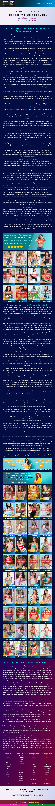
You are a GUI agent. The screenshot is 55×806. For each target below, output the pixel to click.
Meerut (33, 776)
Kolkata (8, 766)
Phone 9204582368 (13, 804)
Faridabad (34, 774)
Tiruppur (47, 770)
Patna (34, 762)
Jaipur (8, 772)
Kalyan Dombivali (34, 779)
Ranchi (21, 768)
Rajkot (34, 777)
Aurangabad (21, 757)
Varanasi (34, 783)
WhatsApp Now (41, 804)
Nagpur (8, 779)
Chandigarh (46, 760)
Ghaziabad (34, 766)
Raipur (21, 782)
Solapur (46, 764)
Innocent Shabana (35, 802)
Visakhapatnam (34, 759)
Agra (34, 770)
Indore (8, 781)
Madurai (21, 780)
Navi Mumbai (21, 763)
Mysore (46, 774)
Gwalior (21, 772)
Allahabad (21, 765)
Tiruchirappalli (47, 768)
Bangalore (8, 760)
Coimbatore (21, 774)
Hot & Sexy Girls (47, 3)
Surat (8, 768)
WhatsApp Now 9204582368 (27, 21)
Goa (8, 777)
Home (32, 3)
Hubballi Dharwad (47, 766)
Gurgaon (47, 777)
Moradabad (47, 772)
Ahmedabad (8, 764)
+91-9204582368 (32, 18)
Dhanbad (21, 759)
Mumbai (8, 757)
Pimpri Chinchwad (34, 760)
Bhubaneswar (47, 783)
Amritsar (21, 761)
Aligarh (46, 779)
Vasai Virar (34, 781)
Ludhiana (34, 768)
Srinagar (21, 755)
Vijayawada (21, 776)
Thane (8, 783)
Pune (8, 770)
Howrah (21, 766)
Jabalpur (21, 770)
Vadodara (34, 764)
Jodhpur (21, 778)
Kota (47, 757)
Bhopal (33, 757)
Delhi (8, 759)
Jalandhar (47, 781)
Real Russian (39, 3)
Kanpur (8, 776)
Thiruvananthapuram (47, 762)
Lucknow (8, 774)
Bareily (46, 776)
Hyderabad (8, 762)
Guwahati (47, 759)
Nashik (33, 772)
